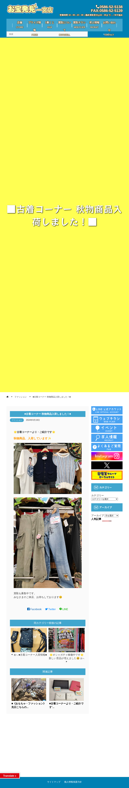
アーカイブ (97, 515)
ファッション (17, 420)
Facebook (36, 609)
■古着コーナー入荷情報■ (33, 654)
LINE (65, 609)
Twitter (52, 609)
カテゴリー (97, 495)
